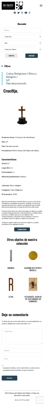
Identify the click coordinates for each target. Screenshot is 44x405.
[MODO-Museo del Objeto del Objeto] (12, 5)
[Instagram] (22, 12)
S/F (8, 80)
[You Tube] (26, 12)
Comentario (22, 229)
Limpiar (11, 55)
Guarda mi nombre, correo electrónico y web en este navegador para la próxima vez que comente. (21, 369)
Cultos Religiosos (16, 73)
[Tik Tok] (29, 12)
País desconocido (16, 83)
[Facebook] (15, 12)
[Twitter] (18, 12)
